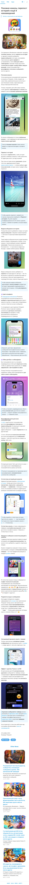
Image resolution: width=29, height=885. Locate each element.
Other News (14, 746)
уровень (8, 553)
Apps (12, 2)
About (8, 883)
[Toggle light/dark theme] (27, 2)
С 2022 (3, 422)
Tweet (13, 739)
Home (2, 2)
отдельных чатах (13, 713)
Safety (20, 883)
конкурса (13, 601)
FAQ (8, 2)
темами (25, 643)
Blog (12, 883)
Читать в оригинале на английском (12, 16)
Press (16, 883)
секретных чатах (6, 719)
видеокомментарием (7, 165)
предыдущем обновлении (9, 296)
